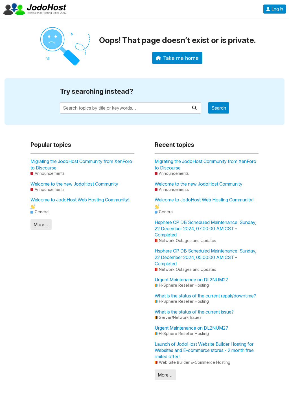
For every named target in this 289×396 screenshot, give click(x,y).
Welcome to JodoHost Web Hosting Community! (79, 200)
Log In (277, 9)
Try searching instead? (96, 91)
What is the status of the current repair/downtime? (205, 296)
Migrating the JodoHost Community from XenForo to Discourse (81, 164)
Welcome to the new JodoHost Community (74, 184)
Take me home (181, 58)
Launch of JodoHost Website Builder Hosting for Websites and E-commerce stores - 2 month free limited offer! (204, 350)
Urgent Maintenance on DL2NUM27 (191, 279)
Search (218, 108)
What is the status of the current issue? (194, 312)
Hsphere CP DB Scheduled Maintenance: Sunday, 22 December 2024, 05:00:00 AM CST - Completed (205, 257)
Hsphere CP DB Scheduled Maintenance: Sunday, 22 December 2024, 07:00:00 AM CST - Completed (205, 228)
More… (41, 224)
